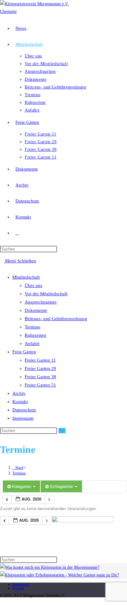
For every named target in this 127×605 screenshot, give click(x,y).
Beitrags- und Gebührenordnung (56, 318)
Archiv (19, 393)
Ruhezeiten (35, 335)
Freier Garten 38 (40, 376)
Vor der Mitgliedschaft (46, 293)
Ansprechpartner (41, 302)
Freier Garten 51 (40, 385)
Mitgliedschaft (26, 277)
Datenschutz (24, 409)
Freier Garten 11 (40, 360)
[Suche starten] (62, 431)
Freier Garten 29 (40, 368)
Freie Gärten (24, 351)
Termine (32, 326)
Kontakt (20, 401)
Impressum (23, 418)
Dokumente (36, 310)
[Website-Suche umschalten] (17, 232)
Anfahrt (32, 343)
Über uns (33, 285)
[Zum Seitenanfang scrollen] (1, 601)
